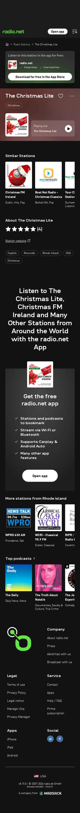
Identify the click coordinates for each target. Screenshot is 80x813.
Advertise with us (59, 654)
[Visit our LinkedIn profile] (50, 739)
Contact (52, 684)
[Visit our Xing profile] (60, 739)
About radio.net (57, 638)
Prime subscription (55, 711)
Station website (15, 241)
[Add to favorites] (60, 95)
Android (12, 755)
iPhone (11, 739)
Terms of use (16, 684)
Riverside (29, 253)
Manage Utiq (15, 708)
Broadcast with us (59, 662)
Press (51, 646)
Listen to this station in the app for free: (36, 55)
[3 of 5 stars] (21, 229)
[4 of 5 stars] (27, 229)
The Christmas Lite (45, 131)
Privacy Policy (16, 692)
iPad (10, 747)
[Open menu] (74, 31)
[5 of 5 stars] (33, 229)
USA (68, 253)
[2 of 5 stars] (14, 229)
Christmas (14, 105)
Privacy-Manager (18, 717)
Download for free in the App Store (40, 77)
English (12, 253)
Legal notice (15, 700)
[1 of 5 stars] (8, 229)
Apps (50, 692)
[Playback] (68, 128)
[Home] (7, 44)
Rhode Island (50, 253)
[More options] (72, 96)
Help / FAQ (54, 700)
